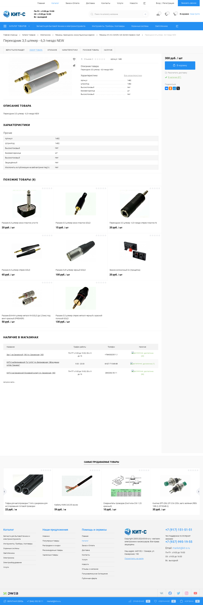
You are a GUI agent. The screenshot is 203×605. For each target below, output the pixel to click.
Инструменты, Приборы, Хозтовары (18, 544)
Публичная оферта (89, 578)
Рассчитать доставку (177, 73)
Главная (41, 3)
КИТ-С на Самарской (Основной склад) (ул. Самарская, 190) (31, 373)
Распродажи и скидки (51, 545)
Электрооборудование (12, 562)
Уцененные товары (50, 555)
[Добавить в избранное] (74, 59)
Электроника (8, 558)
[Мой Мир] (174, 88)
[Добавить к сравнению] (74, 65)
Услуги (120, 3)
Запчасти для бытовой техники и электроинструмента (16, 537)
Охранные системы (11, 548)
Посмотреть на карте (134, 558)
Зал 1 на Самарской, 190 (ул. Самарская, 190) (25, 355)
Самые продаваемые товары (101, 462)
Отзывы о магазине (90, 569)
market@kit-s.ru (181, 548)
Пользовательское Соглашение (95, 574)
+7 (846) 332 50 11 (35, 601)
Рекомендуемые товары (53, 550)
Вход (158, 3)
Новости (134, 3)
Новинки (46, 536)
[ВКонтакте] (166, 88)
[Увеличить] (40, 76)
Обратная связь (15, 601)
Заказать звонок (188, 3)
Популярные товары (51, 541)
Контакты (105, 3)
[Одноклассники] (170, 88)
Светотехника (9, 553)
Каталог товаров (18, 26)
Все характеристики (133, 75)
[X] (178, 88)
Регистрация (168, 3)
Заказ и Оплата (72, 3)
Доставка (90, 3)
